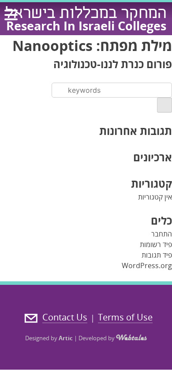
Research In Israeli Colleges (86, 26)
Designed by (49, 338)
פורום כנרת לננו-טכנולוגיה (112, 64)
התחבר (161, 234)
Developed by (97, 338)
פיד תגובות (157, 255)
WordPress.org (147, 265)
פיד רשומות (156, 244)
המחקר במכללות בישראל (86, 14)
